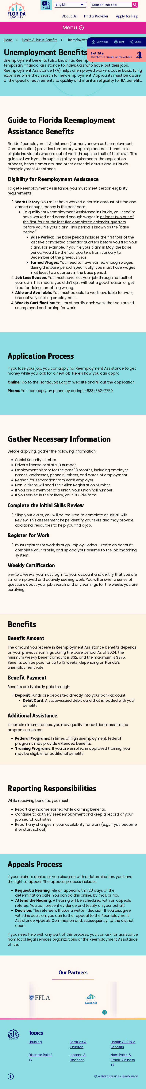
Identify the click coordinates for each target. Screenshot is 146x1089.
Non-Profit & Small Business (123, 1057)
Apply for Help (127, 16)
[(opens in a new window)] (32, 999)
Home (8, 40)
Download (103, 41)
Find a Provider (96, 16)
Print (119, 42)
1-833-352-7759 (98, 390)
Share (135, 42)
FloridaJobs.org (53, 382)
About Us (69, 16)
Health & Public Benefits (39, 40)
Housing (35, 1042)
